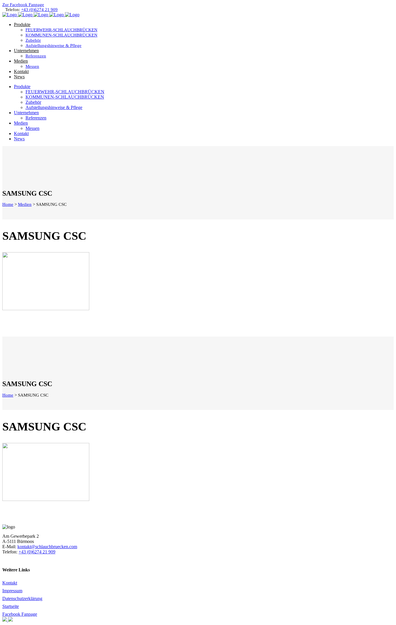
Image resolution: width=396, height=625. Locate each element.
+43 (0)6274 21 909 (39, 9)
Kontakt (9, 582)
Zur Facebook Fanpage (23, 4)
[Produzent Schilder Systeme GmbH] (5, 619)
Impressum (12, 590)
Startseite (10, 606)
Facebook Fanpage (19, 614)
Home (7, 204)
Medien (25, 204)
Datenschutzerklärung (22, 598)
